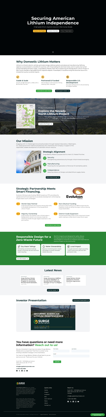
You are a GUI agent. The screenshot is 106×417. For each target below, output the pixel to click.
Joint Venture (48, 399)
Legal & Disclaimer (44, 414)
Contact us (47, 405)
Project (46, 392)
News (45, 401)
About (46, 403)
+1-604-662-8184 (71, 399)
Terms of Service (52, 414)
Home (46, 390)
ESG (45, 396)
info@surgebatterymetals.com (76, 396)
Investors (46, 394)
